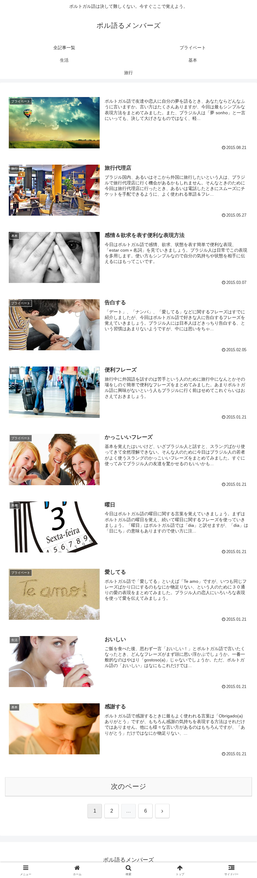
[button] (237, 814)
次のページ (128, 786)
